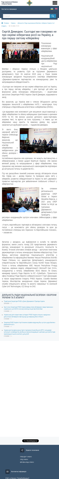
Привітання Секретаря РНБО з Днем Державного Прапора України (24, 301)
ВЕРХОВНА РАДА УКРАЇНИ (27, 462)
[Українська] (52, 8)
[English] (56, 8)
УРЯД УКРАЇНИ (24, 459)
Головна (6, 23)
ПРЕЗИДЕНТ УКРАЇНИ (26, 457)
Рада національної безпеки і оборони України (9, 3)
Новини (13, 23)
